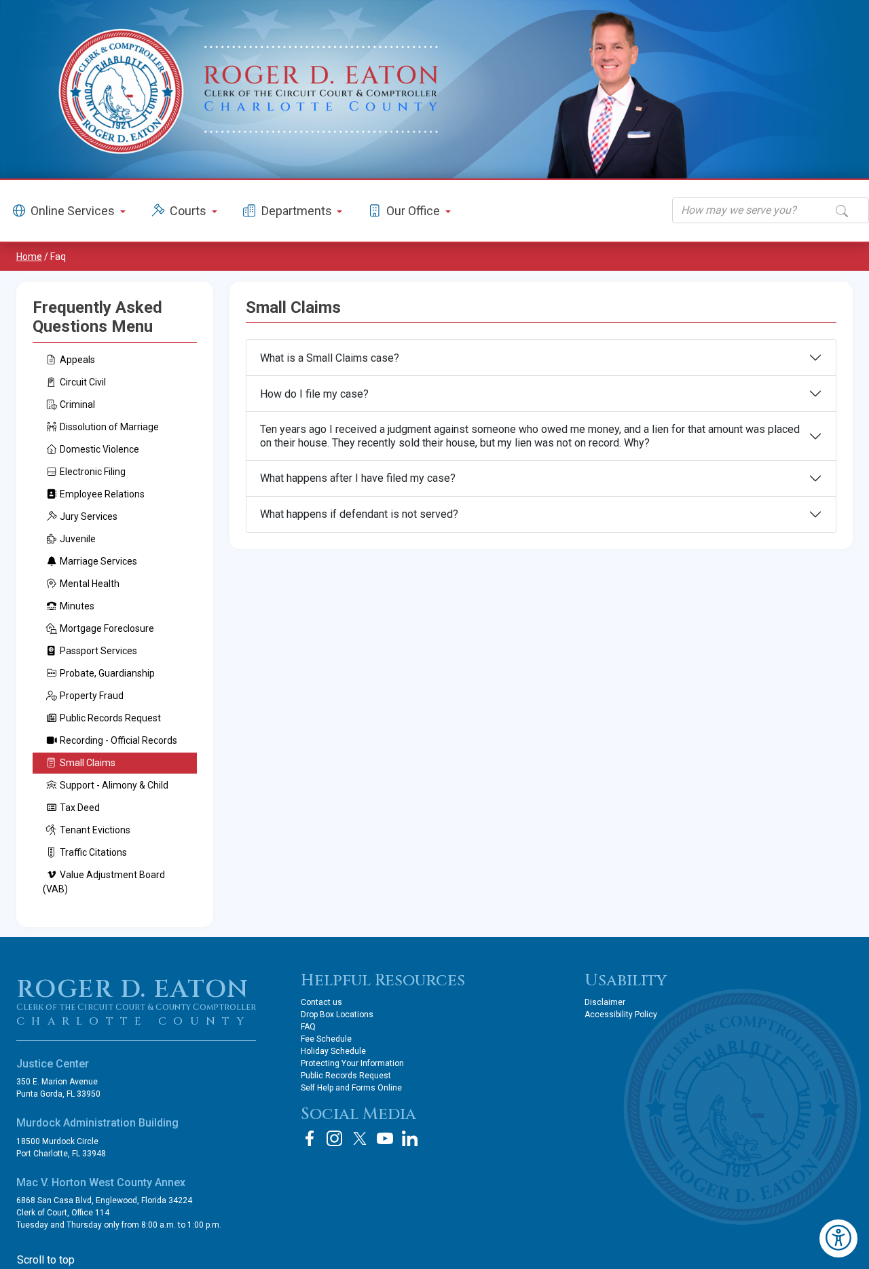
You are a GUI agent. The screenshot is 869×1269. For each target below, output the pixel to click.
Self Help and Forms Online (351, 1088)
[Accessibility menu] (838, 1238)
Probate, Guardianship (107, 673)
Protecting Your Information (352, 1063)
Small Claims (87, 762)
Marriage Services (98, 561)
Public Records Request (110, 718)
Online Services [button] (74, 211)
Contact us (321, 1002)
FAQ (308, 1026)
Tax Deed (80, 807)
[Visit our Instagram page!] (335, 1138)
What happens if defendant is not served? (359, 514)
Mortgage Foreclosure (107, 628)
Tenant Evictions (95, 830)
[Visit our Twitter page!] (360, 1138)
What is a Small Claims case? (329, 358)
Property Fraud (92, 695)
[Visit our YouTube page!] (385, 1138)
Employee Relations (102, 494)
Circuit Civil (83, 382)
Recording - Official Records (118, 740)
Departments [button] (298, 211)
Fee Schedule (326, 1039)
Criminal (77, 404)
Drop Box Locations (337, 1014)
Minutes (77, 606)
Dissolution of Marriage (109, 426)
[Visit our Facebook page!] (309, 1138)
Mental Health (89, 583)
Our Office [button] (414, 211)
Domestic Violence (99, 449)
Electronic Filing (93, 471)
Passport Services (98, 650)
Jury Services (88, 516)
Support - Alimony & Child (114, 785)
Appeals (77, 359)
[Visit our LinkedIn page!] (410, 1138)
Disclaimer (605, 1002)
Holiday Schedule (333, 1051)
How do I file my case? (314, 393)
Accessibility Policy (621, 1014)
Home (29, 256)
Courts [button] (189, 211)
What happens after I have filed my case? (358, 478)
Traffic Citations (93, 852)
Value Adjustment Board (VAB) (104, 881)
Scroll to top (46, 1259)
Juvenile (78, 538)
